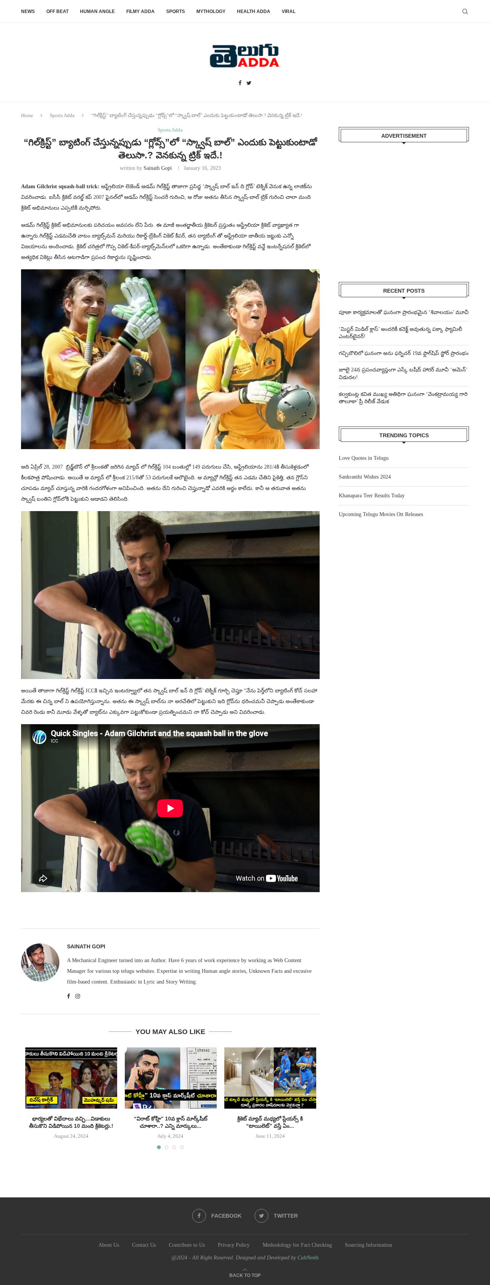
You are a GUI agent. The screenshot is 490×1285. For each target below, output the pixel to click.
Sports (175, 11)
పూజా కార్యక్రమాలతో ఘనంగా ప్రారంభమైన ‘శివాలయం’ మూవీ (404, 312)
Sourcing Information (368, 1245)
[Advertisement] (404, 207)
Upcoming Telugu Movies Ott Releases (381, 514)
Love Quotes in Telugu (364, 458)
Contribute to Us (187, 1245)
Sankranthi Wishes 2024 (365, 477)
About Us (108, 1245)
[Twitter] (249, 83)
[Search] (465, 11)
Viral (289, 11)
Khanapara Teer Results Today (372, 495)
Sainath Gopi (158, 168)
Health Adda (253, 11)
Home (27, 115)
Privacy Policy (234, 1245)
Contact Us (144, 1245)
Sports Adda (62, 115)
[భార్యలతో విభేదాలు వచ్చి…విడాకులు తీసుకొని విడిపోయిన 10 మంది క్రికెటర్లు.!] (71, 1078)
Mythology (210, 11)
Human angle (97, 11)
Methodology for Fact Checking (297, 1245)
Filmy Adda (140, 11)
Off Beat (57, 11)
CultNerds (307, 1258)
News (28, 11)
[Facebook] (240, 83)
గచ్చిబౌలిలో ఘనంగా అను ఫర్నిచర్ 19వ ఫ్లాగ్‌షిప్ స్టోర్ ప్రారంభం (404, 353)
